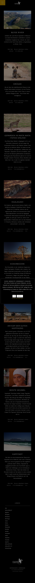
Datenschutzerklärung (17, 291)
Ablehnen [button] (20, 296)
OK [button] (14, 296)
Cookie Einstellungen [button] (17, 298)
